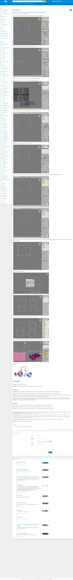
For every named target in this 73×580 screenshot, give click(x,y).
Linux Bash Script (4, 125)
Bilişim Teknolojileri (5, 44)
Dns (2, 63)
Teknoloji (3, 185)
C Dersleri (4, 51)
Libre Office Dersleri (5, 124)
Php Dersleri (4, 157)
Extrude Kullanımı (23, 6)
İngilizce (3, 102)
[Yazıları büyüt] (65, 7)
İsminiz (32, 435)
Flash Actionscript (5, 83)
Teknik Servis (4, 183)
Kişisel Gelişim (4, 122)
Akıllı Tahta (3, 19)
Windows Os (4, 196)
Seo (2, 182)
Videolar (19, 3)
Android (3, 23)
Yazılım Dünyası (4, 203)
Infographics (4, 98)
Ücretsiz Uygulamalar (5, 189)
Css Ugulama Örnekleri (5, 61)
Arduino (3, 26)
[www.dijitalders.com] (6, 1)
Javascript (3, 113)
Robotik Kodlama (4, 177)
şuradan (19, 13)
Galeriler (15, 3)
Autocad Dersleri (4, 31)
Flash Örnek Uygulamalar (5, 86)
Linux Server (4, 129)
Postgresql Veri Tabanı (5, 162)
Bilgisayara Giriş (4, 36)
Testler (10, 3)
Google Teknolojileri (5, 91)
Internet (3, 100)
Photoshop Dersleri (5, 151)
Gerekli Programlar (5, 88)
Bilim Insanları (4, 42)
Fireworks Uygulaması (5, 81)
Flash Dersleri (4, 85)
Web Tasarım (4, 193)
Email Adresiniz (32, 438)
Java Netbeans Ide (5, 108)
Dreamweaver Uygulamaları (6, 68)
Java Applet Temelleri (5, 105)
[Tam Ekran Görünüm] (56, 1)
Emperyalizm (4, 76)
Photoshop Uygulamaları (6, 155)
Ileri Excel (3, 96)
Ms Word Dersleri (5, 137)
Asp (2, 28)
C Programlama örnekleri (6, 52)
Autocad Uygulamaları (5, 33)
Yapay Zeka (4, 201)
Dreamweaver (4, 66)
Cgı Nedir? (4, 57)
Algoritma (3, 21)
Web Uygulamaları (5, 195)
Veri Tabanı (4, 191)
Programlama (4, 165)
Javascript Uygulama (5, 115)
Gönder (50, 452)
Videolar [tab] (5, 6)
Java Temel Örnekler (5, 110)
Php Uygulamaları (5, 159)
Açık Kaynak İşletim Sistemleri (6, 14)
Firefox (3, 78)
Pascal (3, 149)
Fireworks (3, 80)
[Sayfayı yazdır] (69, 7)
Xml (2, 200)
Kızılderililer (4, 120)
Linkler (28, 3)
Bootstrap (3, 49)
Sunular (24, 3)
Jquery (3, 117)
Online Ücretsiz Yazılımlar (6, 146)
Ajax (3, 17)
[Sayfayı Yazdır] (57, 1)
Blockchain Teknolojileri (5, 47)
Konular (6, 3)
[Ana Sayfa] (53, 1)
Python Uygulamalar (5, 170)
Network (3, 144)
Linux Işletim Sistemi (5, 127)
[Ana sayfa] (13, 458)
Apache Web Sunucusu (5, 24)
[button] (61, 1)
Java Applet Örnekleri (5, 103)
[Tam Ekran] (63, 7)
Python (3, 169)
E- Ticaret (3, 69)
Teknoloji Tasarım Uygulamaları (4, 188)
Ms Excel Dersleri (4, 134)
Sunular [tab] (8, 6)
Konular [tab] (2, 6)
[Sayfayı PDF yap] (59, 1)
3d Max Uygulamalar (5, 10)
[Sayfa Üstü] (54, 1)
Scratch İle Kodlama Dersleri (6, 180)
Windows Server (4, 198)
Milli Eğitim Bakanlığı (5, 132)
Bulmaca (32, 3)
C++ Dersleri (4, 56)
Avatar (32, 441)
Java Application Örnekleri (6, 107)
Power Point (4, 164)
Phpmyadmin (4, 160)
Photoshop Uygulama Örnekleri (5, 153)
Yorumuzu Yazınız (32, 444)
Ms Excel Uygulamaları (5, 135)
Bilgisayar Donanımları (5, 34)
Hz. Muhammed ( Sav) (5, 95)
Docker (3, 64)
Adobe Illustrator (4, 16)
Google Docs (4, 90)
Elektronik (3, 73)
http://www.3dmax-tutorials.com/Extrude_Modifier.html (23, 426)
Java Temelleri (4, 112)
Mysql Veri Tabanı (5, 142)
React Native (4, 174)
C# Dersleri (4, 54)
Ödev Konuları (4, 147)
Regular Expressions (5, 176)
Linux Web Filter (4, 130)
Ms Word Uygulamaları (5, 139)
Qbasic (3, 172)
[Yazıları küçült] (67, 7)
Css (3, 59)
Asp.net (3, 29)
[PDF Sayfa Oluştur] (71, 7)
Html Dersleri (4, 93)
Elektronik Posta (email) (5, 74)
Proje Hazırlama (4, 167)
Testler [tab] (2, 8)
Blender (3, 46)
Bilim (3, 41)
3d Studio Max (4, 11)
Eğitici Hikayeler (4, 71)
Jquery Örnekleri (4, 119)
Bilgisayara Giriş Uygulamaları (6, 39)
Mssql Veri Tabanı (5, 141)
